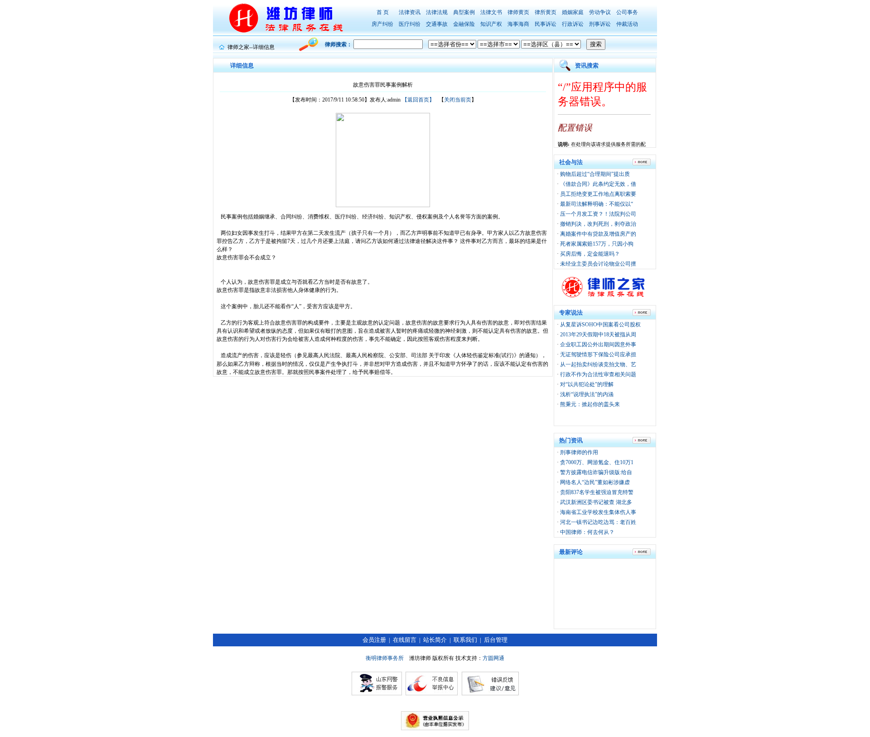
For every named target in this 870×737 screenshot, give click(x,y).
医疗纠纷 (409, 24)
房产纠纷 (382, 24)
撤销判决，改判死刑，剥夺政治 (598, 224)
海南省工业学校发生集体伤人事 (598, 512)
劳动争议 (600, 12)
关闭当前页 (457, 100)
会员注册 (374, 639)
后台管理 (496, 639)
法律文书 (491, 12)
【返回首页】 (418, 100)
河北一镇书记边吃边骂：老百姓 (598, 522)
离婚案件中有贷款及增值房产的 (598, 234)
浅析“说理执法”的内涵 (587, 394)
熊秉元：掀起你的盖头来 (590, 404)
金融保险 (464, 24)
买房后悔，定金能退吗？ (590, 254)
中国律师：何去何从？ (587, 532)
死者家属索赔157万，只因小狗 (596, 244)
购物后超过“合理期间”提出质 (595, 174)
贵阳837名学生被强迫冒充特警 (596, 492)
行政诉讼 (573, 24)
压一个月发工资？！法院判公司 (598, 214)
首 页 (383, 12)
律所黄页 (545, 12)
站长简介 (435, 639)
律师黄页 (518, 12)
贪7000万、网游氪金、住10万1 (596, 462)
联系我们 (465, 639)
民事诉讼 (545, 24)
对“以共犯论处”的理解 (587, 384)
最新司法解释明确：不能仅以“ (596, 204)
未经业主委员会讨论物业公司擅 (598, 264)
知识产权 (491, 24)
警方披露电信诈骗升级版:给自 (596, 472)
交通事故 (437, 24)
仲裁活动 (627, 24)
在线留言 (404, 639)
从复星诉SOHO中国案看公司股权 (600, 324)
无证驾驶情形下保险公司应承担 (598, 354)
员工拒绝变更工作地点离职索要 (598, 194)
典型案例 (464, 12)
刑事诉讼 (600, 24)
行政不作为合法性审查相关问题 (598, 374)
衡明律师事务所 (385, 658)
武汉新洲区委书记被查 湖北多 (596, 502)
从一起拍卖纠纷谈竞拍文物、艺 (598, 364)
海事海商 (518, 24)
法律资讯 (409, 12)
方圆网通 (493, 658)
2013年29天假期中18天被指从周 (598, 334)
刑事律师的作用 (579, 452)
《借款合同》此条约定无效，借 (598, 184)
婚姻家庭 (573, 12)
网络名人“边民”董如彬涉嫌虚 (595, 482)
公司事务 (627, 12)
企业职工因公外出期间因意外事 (598, 344)
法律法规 (437, 12)
